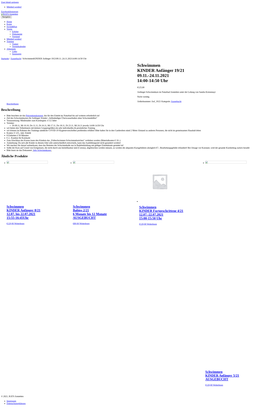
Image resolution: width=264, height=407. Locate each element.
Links (14, 51)
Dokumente (17, 34)
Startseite (5, 58)
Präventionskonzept (34, 115)
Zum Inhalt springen (10, 2)
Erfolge (15, 31)
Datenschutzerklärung (16, 403)
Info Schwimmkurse (42, 150)
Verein (9, 29)
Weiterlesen (19, 223)
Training (10, 41)
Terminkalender (19, 46)
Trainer (15, 44)
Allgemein (11, 49)
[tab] (13, 104)
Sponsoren (16, 54)
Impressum (11, 401)
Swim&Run (12, 26)
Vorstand (16, 36)
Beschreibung (13, 104)
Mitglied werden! (14, 7)
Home (9, 22)
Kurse (9, 24)
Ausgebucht (16, 58)
